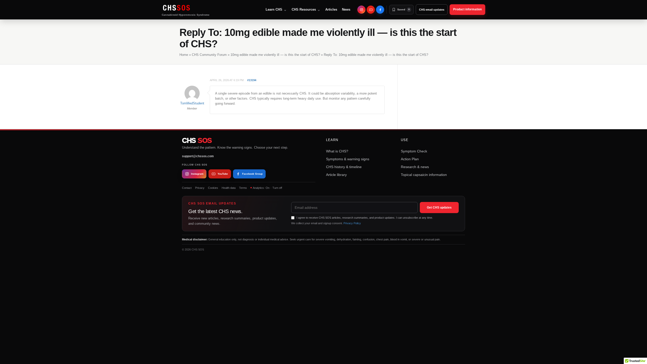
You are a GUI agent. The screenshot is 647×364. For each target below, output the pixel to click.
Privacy (199, 187)
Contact (187, 187)
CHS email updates (431, 9)
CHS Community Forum (209, 55)
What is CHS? (337, 151)
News (346, 9)
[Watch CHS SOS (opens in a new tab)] (371, 10)
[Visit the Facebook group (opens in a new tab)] (380, 10)
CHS (197, 140)
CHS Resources (306, 9)
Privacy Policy (352, 223)
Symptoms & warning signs (347, 159)
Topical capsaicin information (424, 175)
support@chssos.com (198, 156)
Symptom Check (414, 151)
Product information (467, 9)
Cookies (213, 187)
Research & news (415, 167)
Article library (336, 175)
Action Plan (410, 159)
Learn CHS (276, 9)
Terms (243, 187)
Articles (331, 9)
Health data (229, 187)
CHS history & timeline (344, 167)
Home (183, 55)
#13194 (251, 80)
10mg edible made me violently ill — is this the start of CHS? (275, 55)
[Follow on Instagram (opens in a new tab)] (361, 10)
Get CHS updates (439, 207)
